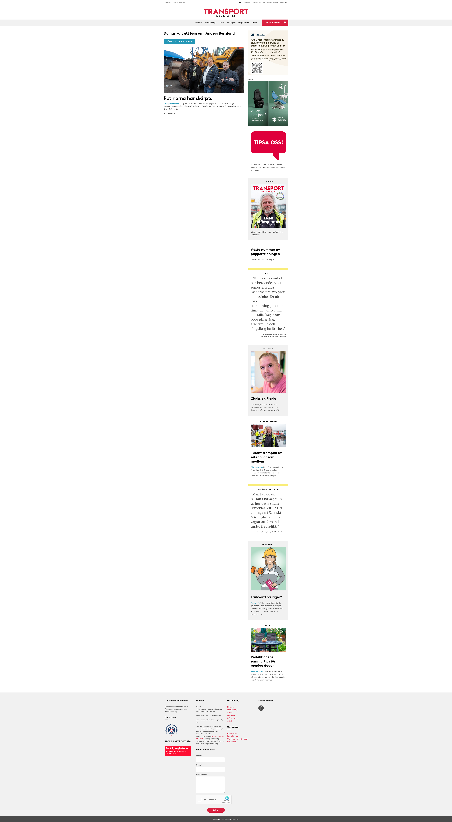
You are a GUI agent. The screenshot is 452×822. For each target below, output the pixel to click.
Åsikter (221, 22)
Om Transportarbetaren (270, 2)
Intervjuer (231, 22)
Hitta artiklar (273, 22)
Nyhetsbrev (283, 2)
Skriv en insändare (179, 2)
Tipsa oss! (168, 2)
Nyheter (198, 22)
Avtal (254, 22)
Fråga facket (243, 22)
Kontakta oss (257, 2)
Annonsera (247, 2)
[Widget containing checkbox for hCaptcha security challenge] (214, 799)
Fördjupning (210, 22)
